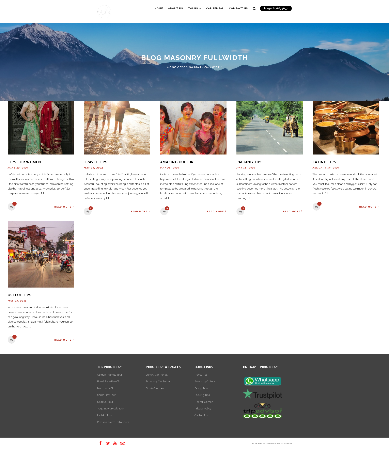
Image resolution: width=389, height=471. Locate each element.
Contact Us (200, 415)
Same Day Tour (106, 394)
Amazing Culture (178, 162)
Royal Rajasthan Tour (110, 381)
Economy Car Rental (158, 381)
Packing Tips (249, 162)
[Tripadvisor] (120, 443)
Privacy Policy (202, 408)
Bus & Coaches (155, 388)
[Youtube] (113, 443)
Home (171, 67)
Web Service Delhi (281, 443)
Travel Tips (96, 162)
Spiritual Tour (105, 401)
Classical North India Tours (113, 422)
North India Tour (106, 388)
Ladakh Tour (104, 415)
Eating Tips (324, 162)
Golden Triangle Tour (109, 374)
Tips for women (24, 162)
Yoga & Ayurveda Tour (110, 408)
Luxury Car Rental (157, 374)
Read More (63, 207)
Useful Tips (20, 295)
